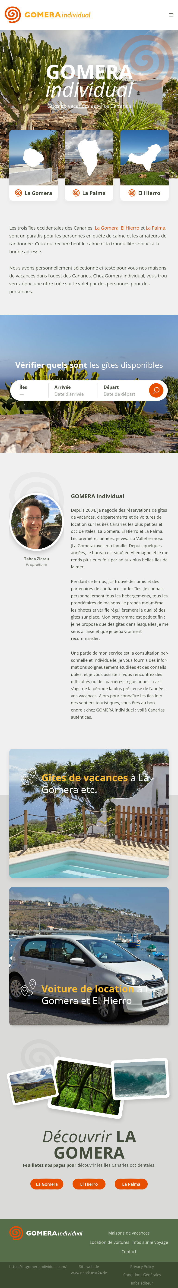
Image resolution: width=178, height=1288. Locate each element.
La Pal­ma (155, 228)
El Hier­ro (129, 228)
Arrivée (62, 387)
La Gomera (106, 228)
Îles (23, 387)
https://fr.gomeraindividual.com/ (38, 1266)
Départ (111, 387)
